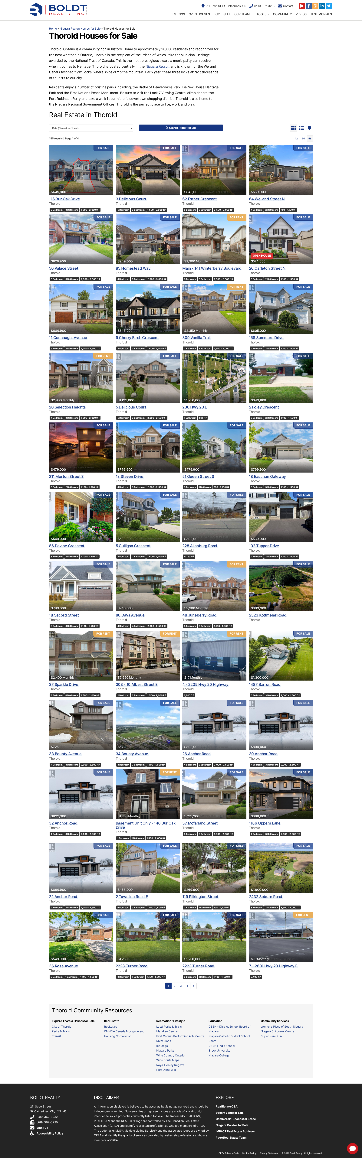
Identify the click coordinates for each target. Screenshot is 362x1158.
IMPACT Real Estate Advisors (235, 1131)
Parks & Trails (61, 1031)
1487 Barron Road (265, 684)
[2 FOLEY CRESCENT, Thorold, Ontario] (281, 378)
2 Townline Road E (132, 896)
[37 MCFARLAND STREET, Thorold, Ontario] (214, 794)
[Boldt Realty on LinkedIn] (322, 6)
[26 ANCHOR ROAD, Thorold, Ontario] (214, 725)
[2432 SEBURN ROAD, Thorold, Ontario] (281, 868)
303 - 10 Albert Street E (137, 684)
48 (310, 138)
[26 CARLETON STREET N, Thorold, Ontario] (281, 239)
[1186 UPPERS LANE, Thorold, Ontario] (281, 794)
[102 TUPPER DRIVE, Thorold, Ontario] (281, 517)
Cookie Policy (249, 1153)
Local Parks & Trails (169, 1026)
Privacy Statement (268, 1153)
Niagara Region (157, 66)
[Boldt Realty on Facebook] (309, 6)
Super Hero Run (271, 1036)
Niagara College (219, 1055)
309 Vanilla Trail (196, 337)
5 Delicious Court (131, 407)
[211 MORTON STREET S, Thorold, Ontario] (81, 447)
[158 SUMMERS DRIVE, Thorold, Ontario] (281, 309)
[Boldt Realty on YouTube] (302, 6)
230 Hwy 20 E (194, 407)
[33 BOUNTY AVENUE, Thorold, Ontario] (81, 725)
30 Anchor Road (263, 754)
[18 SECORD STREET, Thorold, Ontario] (81, 586)
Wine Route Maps (167, 1060)
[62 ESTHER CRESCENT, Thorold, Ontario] (214, 170)
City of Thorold (61, 1026)
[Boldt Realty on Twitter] (329, 6)
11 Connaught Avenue (68, 337)
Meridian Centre (167, 1031)
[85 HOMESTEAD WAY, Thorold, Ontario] (148, 239)
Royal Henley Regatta (170, 1065)
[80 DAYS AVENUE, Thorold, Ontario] (148, 586)
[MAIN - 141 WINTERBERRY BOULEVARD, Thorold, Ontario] (214, 239)
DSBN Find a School (222, 1046)
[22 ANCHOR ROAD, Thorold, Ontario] (81, 868)
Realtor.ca (110, 1026)
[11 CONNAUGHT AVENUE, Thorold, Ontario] (81, 309)
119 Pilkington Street (200, 896)
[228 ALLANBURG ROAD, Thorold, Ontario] (214, 517)
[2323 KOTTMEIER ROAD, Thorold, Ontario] (281, 586)
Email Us (42, 1128)
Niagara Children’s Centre (277, 1031)
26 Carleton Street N (267, 268)
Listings (178, 14)
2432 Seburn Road (265, 896)
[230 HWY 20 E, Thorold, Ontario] (214, 378)
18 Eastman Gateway (267, 476)
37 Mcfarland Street (200, 823)
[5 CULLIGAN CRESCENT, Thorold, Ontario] (148, 517)
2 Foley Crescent (264, 407)
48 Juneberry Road (199, 615)
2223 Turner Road (132, 966)
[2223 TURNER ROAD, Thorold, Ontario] (148, 937)
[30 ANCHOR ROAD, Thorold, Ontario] (281, 725)
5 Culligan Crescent (133, 546)
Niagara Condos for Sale (232, 1125)
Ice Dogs (162, 1046)
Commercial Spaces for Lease (236, 1119)
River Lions (163, 1041)
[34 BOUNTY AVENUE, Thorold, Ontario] (148, 725)
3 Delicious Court (131, 199)
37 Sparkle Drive (63, 684)
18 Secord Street (64, 615)
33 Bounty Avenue (65, 754)
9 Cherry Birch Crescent (137, 337)
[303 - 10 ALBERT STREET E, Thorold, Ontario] (148, 656)
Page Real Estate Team (231, 1137)
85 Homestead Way (133, 268)
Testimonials (321, 14)
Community (282, 14)
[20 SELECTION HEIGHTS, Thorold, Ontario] (81, 378)
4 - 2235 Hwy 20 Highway (205, 684)
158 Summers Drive (266, 337)
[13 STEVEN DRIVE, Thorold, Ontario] (148, 447)
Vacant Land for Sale (230, 1112)
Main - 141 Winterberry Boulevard (212, 268)
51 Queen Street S (198, 476)
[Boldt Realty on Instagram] (315, 6)
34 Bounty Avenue (132, 754)
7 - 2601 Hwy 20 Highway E (273, 966)
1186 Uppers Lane (265, 823)
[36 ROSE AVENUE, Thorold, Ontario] (81, 937)
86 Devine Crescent (66, 546)
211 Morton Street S (66, 476)
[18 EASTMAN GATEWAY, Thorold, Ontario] (281, 447)
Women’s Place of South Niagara (282, 1026)
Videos (301, 14)
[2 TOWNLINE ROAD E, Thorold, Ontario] (148, 868)
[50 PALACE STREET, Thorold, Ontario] (81, 239)
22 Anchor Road (63, 896)
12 (296, 138)
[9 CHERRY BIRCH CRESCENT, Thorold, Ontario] (148, 309)
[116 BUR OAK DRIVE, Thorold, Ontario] (81, 170)
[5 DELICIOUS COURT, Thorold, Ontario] (148, 378)
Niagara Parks (165, 1050)
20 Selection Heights (67, 407)
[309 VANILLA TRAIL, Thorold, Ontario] (214, 309)
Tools (261, 14)
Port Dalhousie (166, 1070)
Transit (56, 1036)
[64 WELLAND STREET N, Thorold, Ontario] (281, 170)
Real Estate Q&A (227, 1106)
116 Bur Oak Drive (64, 199)
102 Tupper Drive (264, 546)
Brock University (219, 1050)
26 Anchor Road (196, 754)
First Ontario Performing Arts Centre (180, 1036)
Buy (217, 14)
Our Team (242, 14)
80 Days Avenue (130, 615)
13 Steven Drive (129, 476)
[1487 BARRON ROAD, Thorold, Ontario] (281, 656)
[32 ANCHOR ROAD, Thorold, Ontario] (81, 794)
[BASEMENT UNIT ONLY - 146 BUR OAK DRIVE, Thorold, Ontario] (148, 794)
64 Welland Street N (267, 199)
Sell (226, 14)
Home (53, 28)
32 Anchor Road (63, 823)
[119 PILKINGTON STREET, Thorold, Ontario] (214, 868)
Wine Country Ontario (170, 1055)
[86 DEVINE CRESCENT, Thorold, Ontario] (81, 517)
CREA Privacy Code (229, 1153)
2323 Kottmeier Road (268, 615)
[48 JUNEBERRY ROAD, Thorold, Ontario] (214, 586)
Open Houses (199, 14)
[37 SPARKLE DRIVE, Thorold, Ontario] (81, 656)
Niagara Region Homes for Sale (80, 28)
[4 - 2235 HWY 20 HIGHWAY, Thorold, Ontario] (214, 656)
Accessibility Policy (50, 1133)
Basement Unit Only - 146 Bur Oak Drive (146, 825)
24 (303, 138)
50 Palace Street (63, 268)
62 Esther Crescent (199, 199)
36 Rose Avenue (63, 966)
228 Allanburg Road (199, 546)
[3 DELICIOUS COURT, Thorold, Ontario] (148, 170)
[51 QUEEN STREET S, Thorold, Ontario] (214, 447)
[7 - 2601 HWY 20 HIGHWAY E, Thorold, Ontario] (281, 937)
